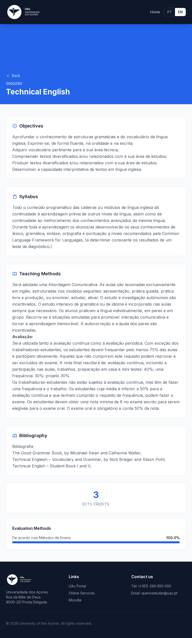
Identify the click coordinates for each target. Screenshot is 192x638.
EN (180, 12)
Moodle (75, 600)
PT (169, 12)
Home (155, 12)
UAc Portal (77, 586)
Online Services (82, 593)
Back (16, 75)
